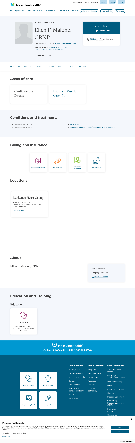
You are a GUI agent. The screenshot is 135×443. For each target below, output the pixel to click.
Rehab (71, 395)
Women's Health (75, 373)
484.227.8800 (95, 39)
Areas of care (15, 67)
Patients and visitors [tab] (68, 10)
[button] (67, 216)
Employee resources (111, 410)
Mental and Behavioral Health (76, 390)
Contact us (112, 415)
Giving (112, 2)
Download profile (101, 277)
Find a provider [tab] (17, 10)
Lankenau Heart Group (58, 47)
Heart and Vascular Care (65, 43)
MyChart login (107, 11)
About (72, 67)
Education (83, 67)
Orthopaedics (74, 385)
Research (94, 2)
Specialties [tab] (51, 10)
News (109, 385)
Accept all (120, 428)
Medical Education (115, 397)
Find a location (96, 365)
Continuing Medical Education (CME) (115, 403)
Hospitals (92, 370)
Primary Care (74, 370)
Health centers (94, 373)
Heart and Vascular (76, 377)
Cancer (71, 381)
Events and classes (115, 389)
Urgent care (93, 377)
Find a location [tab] (35, 10)
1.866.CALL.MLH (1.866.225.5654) (73, 350)
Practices (92, 381)
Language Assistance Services (116, 377)
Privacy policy (6, 436)
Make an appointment (89, 11)
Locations (62, 67)
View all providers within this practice (48, 49)
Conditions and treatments (34, 67)
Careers (103, 2)
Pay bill (121, 2)
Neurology (73, 398)
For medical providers (81, 2)
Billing (51, 67)
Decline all (120, 432)
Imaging (91, 385)
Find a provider (76, 365)
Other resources (115, 365)
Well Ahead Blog (114, 382)
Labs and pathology (92, 390)
